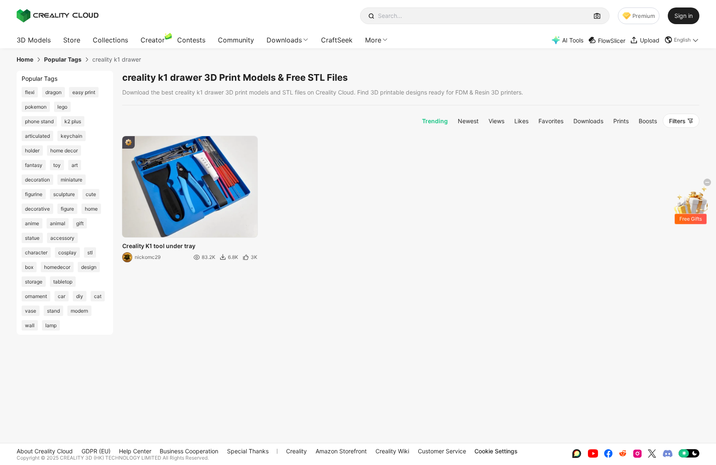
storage (33, 282)
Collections (110, 40)
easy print (83, 92)
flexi (30, 92)
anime (32, 223)
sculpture (64, 194)
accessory (62, 238)
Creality (296, 451)
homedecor (57, 267)
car (61, 296)
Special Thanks (248, 451)
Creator (153, 40)
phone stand (39, 121)
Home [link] (25, 59)
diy (79, 296)
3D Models (34, 40)
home (91, 209)
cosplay (67, 252)
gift (80, 223)
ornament (36, 296)
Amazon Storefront (341, 451)
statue (32, 238)
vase (30, 311)
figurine (33, 194)
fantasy (33, 165)
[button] (681, 40)
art (75, 165)
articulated (37, 136)
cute (91, 194)
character (36, 252)
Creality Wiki (392, 451)
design (88, 267)
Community (236, 40)
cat (97, 296)
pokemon (36, 107)
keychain (71, 136)
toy (57, 165)
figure (67, 209)
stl (90, 252)
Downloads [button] (284, 40)
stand (53, 311)
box (29, 267)
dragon (53, 92)
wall (30, 325)
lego (62, 107)
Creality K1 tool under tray (158, 245)
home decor (64, 150)
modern (79, 311)
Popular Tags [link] (62, 59)
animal (57, 223)
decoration (37, 180)
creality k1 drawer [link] (116, 59)
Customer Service (442, 451)
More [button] (373, 40)
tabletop (62, 282)
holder (32, 150)
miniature (71, 180)
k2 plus (72, 121)
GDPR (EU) (96, 451)
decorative (37, 209)
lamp (51, 325)
